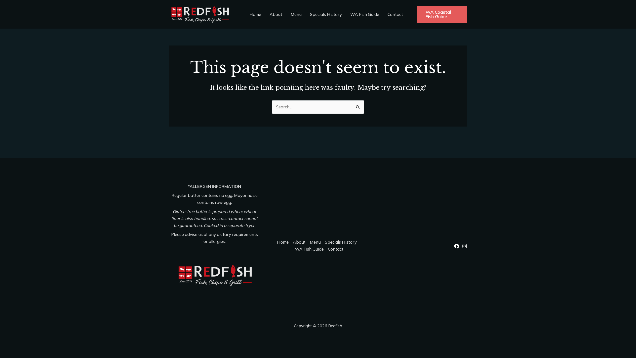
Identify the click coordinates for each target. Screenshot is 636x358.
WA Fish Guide (364, 14)
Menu (296, 14)
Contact (395, 14)
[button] (442, 14)
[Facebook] (456, 246)
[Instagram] (464, 246)
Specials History (326, 14)
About (276, 14)
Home (255, 14)
